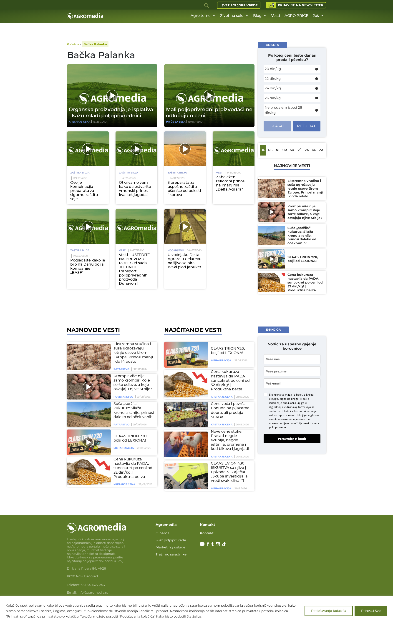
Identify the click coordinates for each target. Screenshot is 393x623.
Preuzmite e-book (292, 439)
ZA (321, 150)
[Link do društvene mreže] (202, 544)
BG (263, 150)
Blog (257, 16)
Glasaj (277, 126)
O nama (162, 533)
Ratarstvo (121, 369)
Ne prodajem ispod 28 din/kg (283, 110)
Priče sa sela (175, 121)
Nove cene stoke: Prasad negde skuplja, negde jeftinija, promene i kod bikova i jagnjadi (230, 440)
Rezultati (307, 126)
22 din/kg (273, 78)
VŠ (299, 150)
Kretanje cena (79, 121)
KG (314, 150)
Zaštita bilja (79, 172)
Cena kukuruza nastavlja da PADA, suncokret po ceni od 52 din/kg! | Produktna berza (132, 468)
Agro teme (201, 16)
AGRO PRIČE (296, 16)
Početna (73, 44)
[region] (196, 609)
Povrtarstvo (123, 396)
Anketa (272, 45)
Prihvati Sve (371, 611)
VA (307, 150)
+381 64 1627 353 (92, 585)
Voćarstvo (176, 250)
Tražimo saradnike (171, 554)
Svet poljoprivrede (240, 5)
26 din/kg (273, 98)
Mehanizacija (123, 448)
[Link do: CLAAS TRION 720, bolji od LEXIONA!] (88, 442)
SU (292, 150)
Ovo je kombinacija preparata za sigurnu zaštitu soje (84, 191)
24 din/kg (273, 88)
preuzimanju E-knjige (293, 415)
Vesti (275, 16)
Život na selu (232, 16)
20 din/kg (273, 69)
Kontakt (207, 533)
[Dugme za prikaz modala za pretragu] (207, 5)
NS (270, 150)
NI (277, 150)
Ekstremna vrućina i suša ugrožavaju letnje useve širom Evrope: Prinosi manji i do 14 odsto (133, 352)
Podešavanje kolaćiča (328, 611)
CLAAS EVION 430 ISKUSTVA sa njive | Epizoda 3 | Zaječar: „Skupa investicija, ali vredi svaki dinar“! (230, 472)
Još (316, 16)
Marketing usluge (170, 547)
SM (284, 150)
